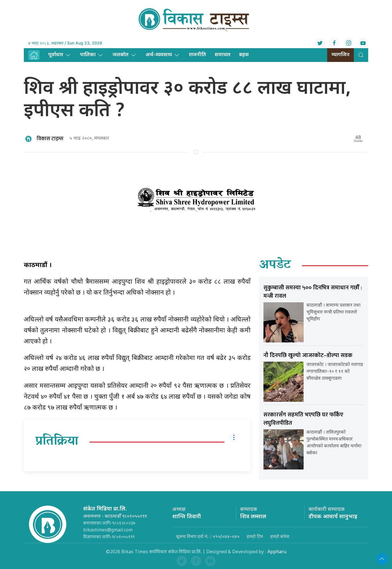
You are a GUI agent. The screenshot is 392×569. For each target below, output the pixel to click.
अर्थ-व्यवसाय (158, 55)
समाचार (222, 55)
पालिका (88, 55)
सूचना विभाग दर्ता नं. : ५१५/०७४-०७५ (207, 536)
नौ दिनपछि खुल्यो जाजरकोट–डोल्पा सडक (307, 355)
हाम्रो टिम (255, 536)
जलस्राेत (120, 55)
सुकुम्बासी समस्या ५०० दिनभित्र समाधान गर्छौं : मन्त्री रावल (312, 292)
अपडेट (275, 265)
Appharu (276, 552)
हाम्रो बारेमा (279, 536)
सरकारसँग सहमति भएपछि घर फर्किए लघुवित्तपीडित (303, 419)
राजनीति (197, 55)
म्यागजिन (340, 55)
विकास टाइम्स (50, 139)
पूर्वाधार (55, 55)
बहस (244, 55)
